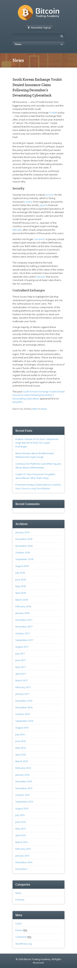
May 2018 (20, 586)
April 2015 (20, 835)
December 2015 (23, 781)
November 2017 (23, 626)
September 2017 (24, 640)
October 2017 (22, 633)
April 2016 (20, 754)
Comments (23, 936)
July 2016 (20, 734)
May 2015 (20, 828)
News (44, 408)
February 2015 (23, 848)
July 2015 (20, 815)
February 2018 (23, 606)
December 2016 (23, 700)
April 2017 (20, 673)
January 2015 (22, 855)
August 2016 (21, 727)
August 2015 (21, 808)
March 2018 (21, 599)
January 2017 (22, 694)
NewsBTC (18, 402)
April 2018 (20, 592)
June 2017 (20, 660)
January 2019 (22, 532)
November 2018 (23, 545)
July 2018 (20, 572)
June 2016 (20, 741)
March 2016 (21, 761)
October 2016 (22, 714)
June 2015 (20, 822)
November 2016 (23, 707)
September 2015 (24, 801)
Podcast (19, 899)
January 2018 (22, 613)
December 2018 (23, 539)
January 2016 (22, 774)
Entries (21, 930)
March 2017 (21, 680)
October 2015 (22, 795)
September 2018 (24, 559)
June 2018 (20, 579)
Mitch (35, 408)
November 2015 (23, 788)
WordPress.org (23, 943)
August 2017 (21, 646)
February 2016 (23, 768)
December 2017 (23, 620)
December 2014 (23, 862)
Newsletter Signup (41, 27)
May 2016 (20, 747)
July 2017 (20, 653)
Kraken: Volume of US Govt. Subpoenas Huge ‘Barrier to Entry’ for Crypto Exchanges (37, 442)
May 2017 (20, 667)
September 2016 (24, 721)
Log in (18, 923)
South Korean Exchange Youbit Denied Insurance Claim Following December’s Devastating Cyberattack (38, 395)
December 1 (21, 869)
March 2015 (21, 842)
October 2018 (22, 552)
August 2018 (21, 566)
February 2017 (23, 687)
